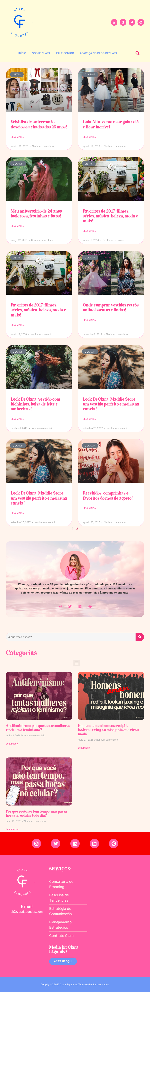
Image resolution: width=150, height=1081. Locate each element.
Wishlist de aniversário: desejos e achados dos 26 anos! (39, 124)
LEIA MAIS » (17, 137)
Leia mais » (12, 743)
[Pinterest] (141, 22)
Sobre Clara (41, 53)
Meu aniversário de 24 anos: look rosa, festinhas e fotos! (37, 213)
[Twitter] (132, 22)
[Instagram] (114, 22)
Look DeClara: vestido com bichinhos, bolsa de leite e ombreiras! (35, 404)
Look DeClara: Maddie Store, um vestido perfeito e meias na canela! (111, 404)
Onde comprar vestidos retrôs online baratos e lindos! (111, 307)
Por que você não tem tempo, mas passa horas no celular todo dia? (36, 813)
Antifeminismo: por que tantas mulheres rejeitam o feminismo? (38, 727)
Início (22, 53)
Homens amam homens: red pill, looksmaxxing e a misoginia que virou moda (108, 729)
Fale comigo (65, 53)
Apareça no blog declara (98, 53)
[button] (137, 53)
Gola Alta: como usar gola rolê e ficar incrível (111, 124)
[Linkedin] (123, 22)
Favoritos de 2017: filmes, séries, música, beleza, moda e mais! (110, 216)
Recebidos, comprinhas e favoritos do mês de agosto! (108, 495)
